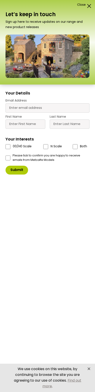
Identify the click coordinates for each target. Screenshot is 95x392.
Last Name (58, 117)
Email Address (16, 100)
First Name (14, 117)
